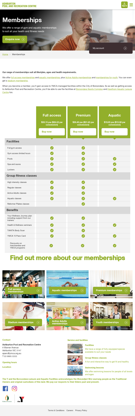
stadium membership (18, 81)
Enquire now (12, 39)
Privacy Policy (81, 411)
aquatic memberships (49, 78)
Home (5, 55)
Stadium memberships (20, 322)
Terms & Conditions (56, 411)
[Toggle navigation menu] (131, 4)
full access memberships (23, 78)
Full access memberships (15, 290)
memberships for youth (107, 78)
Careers (69, 411)
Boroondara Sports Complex (89, 89)
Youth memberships (107, 322)
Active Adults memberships (78, 78)
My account (98, 48)
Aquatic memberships (64, 290)
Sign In (124, 6)
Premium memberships (109, 290)
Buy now (47, 132)
